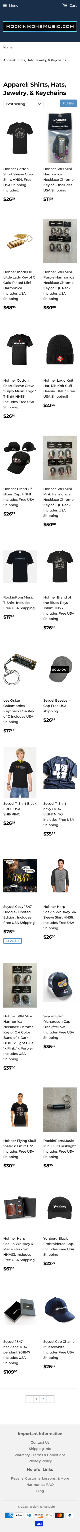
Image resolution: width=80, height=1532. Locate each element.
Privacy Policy (40, 1461)
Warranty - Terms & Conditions (40, 1455)
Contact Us (40, 1442)
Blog (40, 1491)
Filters (68, 103)
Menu (13, 5)
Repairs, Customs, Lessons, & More (40, 1478)
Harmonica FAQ (40, 1484)
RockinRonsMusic (42, 1506)
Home (7, 47)
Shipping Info (40, 1449)
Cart (73, 5)
